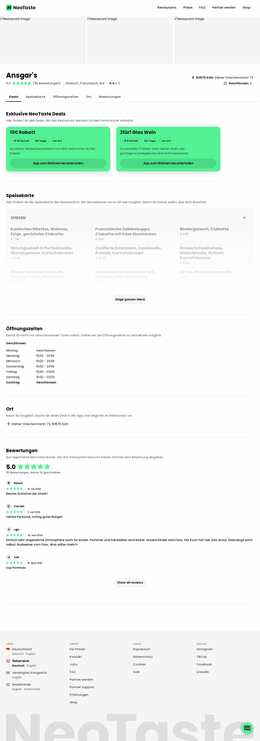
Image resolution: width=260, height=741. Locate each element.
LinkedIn (203, 672)
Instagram (205, 649)
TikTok (202, 657)
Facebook (204, 664)
